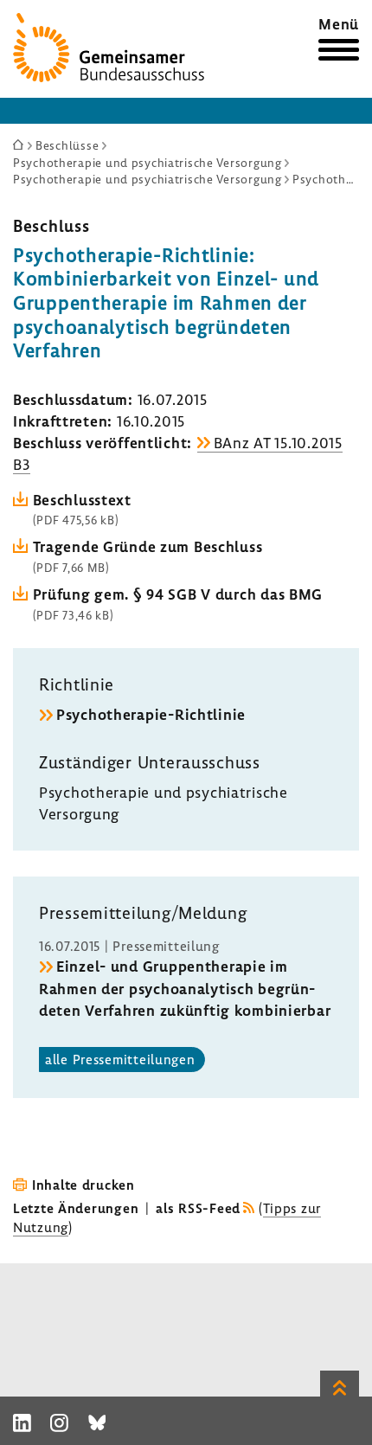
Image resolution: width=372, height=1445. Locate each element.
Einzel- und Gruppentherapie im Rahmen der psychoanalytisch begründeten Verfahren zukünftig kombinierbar (184, 987)
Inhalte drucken (83, 1184)
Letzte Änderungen (75, 1208)
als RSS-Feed (198, 1208)
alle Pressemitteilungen (120, 1059)
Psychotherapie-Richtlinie (151, 714)
